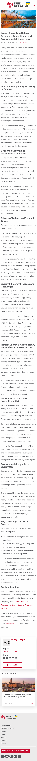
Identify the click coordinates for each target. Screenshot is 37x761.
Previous (2, 710)
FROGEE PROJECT (8, 728)
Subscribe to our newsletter (15, 751)
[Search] (34, 5)
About (3, 743)
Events (3, 731)
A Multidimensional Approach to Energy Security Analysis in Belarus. (17, 605)
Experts (4, 740)
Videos (3, 737)
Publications (6, 725)
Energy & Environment (10, 651)
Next (35, 710)
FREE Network (11, 624)
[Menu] (2, 3)
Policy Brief (23, 42)
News (6, 690)
